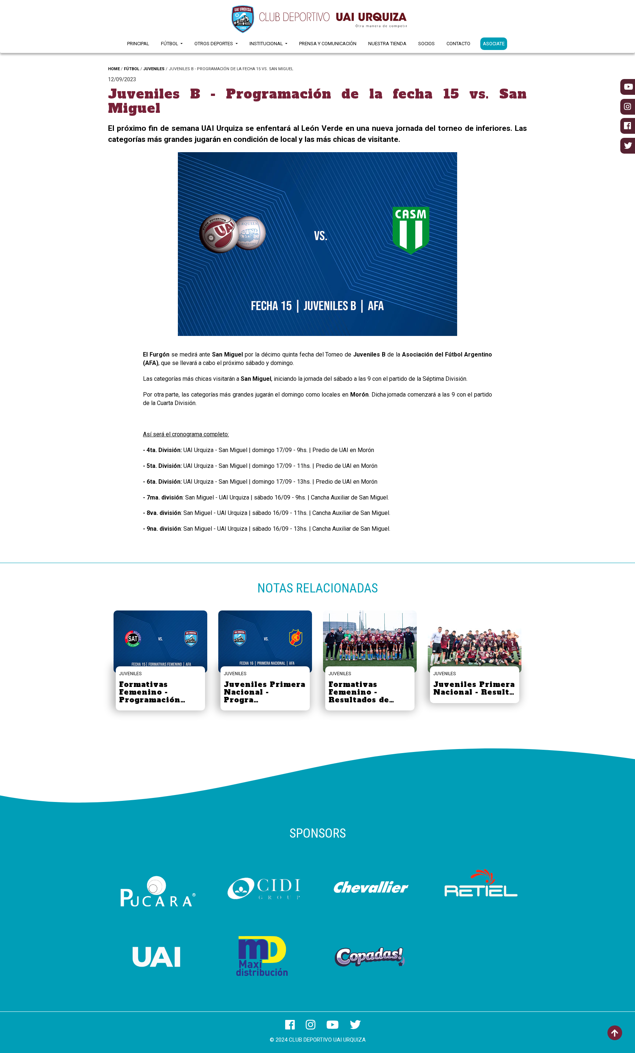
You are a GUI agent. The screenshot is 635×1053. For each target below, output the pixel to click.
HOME (114, 69)
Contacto (458, 43)
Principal (138, 43)
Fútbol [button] (170, 43)
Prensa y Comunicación (327, 43)
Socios (426, 43)
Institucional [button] (267, 43)
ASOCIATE (494, 43)
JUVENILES (154, 69)
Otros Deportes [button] (214, 43)
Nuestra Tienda (387, 43)
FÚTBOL (131, 69)
